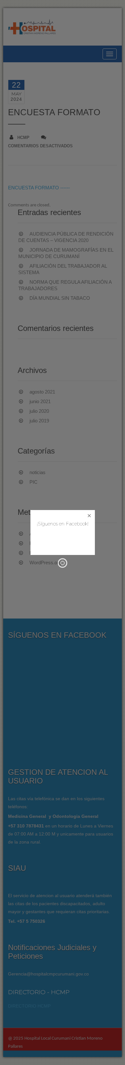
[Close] (89, 515)
